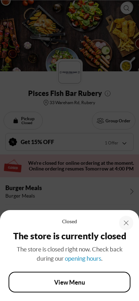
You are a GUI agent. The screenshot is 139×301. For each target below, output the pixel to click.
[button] (126, 223)
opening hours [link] (83, 258)
